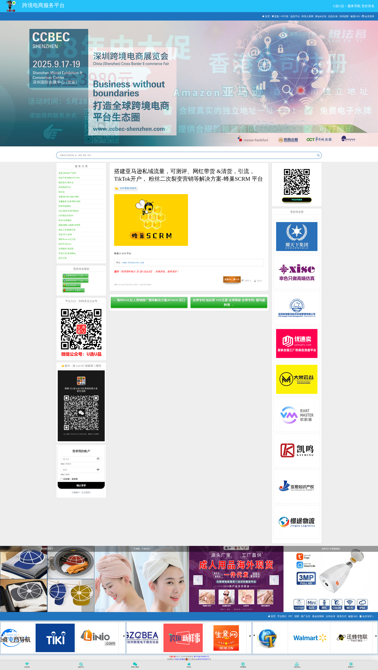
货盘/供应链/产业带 (67, 173)
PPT (291, 616)
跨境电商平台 (64, 187)
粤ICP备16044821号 (201, 657)
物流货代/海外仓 (66, 182)
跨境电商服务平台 (43, 5)
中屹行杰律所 (180, 659)
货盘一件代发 (281, 16)
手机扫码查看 (296, 200)
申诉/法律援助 (64, 220)
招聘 (296, 616)
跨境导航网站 (64, 206)
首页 (267, 16)
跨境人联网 (307, 16)
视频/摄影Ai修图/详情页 (69, 225)
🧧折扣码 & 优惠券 (73, 290)
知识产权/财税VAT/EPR (69, 178)
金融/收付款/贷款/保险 (68, 197)
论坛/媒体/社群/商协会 (68, 211)
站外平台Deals (64, 244)
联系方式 (341, 616)
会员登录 (369, 16)
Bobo (259, 280)
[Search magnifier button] (318, 155)
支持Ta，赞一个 (231, 279)
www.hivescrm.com (133, 262)
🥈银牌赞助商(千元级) (75, 281)
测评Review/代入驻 (67, 239)
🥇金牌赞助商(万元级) (75, 276)
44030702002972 (203, 659)
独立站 (61, 192)
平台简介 (282, 616)
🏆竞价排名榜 (71, 285)
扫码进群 (344, 16)
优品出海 (333, 16)
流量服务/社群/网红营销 (69, 201)
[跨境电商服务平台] (11, 6)
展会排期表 (318, 616)
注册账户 (76, 492)
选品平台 (295, 16)
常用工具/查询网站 (67, 253)
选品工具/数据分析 (67, 230)
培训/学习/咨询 (65, 234)
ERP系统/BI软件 (128, 188)
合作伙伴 (330, 616)
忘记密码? (86, 492)
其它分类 (62, 258)
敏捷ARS (355, 16)
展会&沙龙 (320, 16)
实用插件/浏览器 (66, 249)
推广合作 (305, 616)
